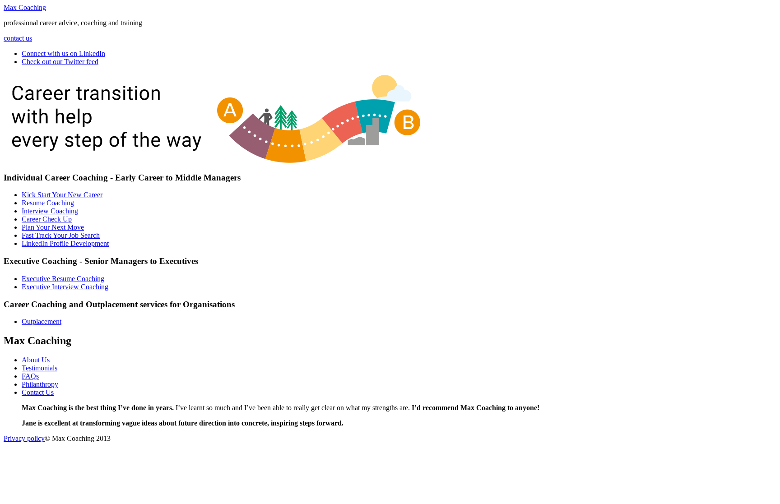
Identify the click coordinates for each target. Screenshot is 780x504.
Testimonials (39, 368)
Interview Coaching (50, 211)
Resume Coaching (48, 203)
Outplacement (41, 321)
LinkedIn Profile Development (65, 243)
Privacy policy (24, 438)
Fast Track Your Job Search (61, 235)
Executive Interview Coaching (65, 287)
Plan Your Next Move (53, 227)
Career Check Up (47, 219)
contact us (18, 38)
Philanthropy (40, 384)
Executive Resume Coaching (63, 278)
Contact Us (38, 392)
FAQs (30, 376)
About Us (36, 360)
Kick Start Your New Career (62, 195)
